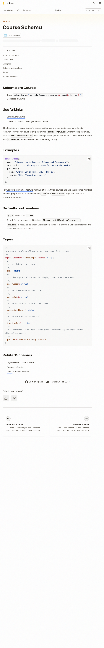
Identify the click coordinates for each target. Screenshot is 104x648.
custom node (85, 135)
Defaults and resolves (12, 68)
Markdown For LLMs (60, 381)
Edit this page (36, 381)
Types (5, 72)
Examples (7, 64)
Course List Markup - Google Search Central (28, 121)
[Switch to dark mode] (94, 3)
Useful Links (8, 59)
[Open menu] (100, 3)
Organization (13, 362)
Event (9, 371)
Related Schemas (10, 76)
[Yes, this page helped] (6, 398)
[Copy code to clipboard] (89, 159)
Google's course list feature (19, 189)
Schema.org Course (11, 55)
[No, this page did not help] (14, 398)
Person (10, 367)
